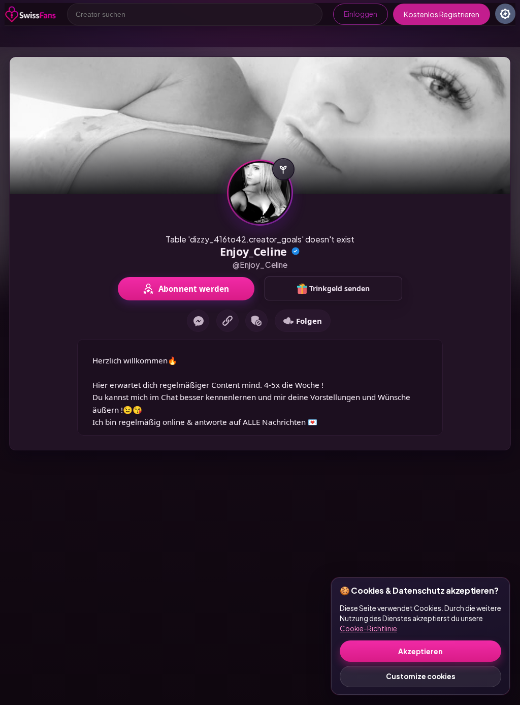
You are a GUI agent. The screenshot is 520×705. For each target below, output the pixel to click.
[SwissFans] (30, 14)
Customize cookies (421, 676)
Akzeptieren (420, 651)
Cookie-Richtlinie (368, 628)
